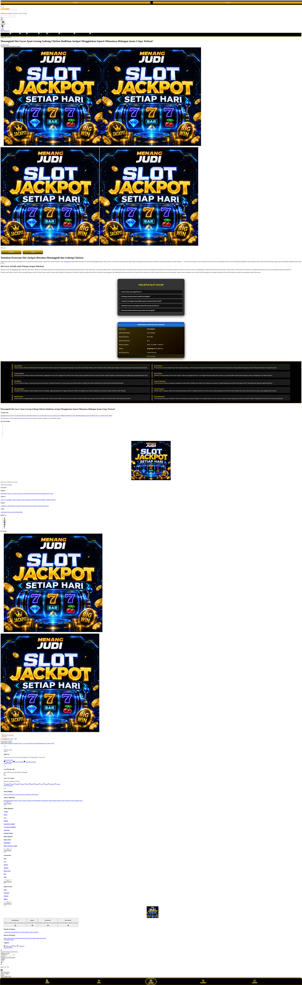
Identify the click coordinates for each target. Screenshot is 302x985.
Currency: (3, 956)
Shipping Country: (5, 953)
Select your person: (5, 972)
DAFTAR (75, 2)
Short (2, 976)
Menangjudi (67, 261)
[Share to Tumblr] (5, 436)
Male (2, 973)
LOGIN (33, 252)
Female (6, 973)
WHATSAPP (203, 982)
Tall (9, 976)
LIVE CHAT (254, 982)
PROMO (47, 982)
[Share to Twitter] (5, 425)
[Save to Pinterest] (5, 432)
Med (6, 976)
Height (2, 975)
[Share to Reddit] (5, 434)
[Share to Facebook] (5, 427)
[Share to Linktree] (5, 429)
